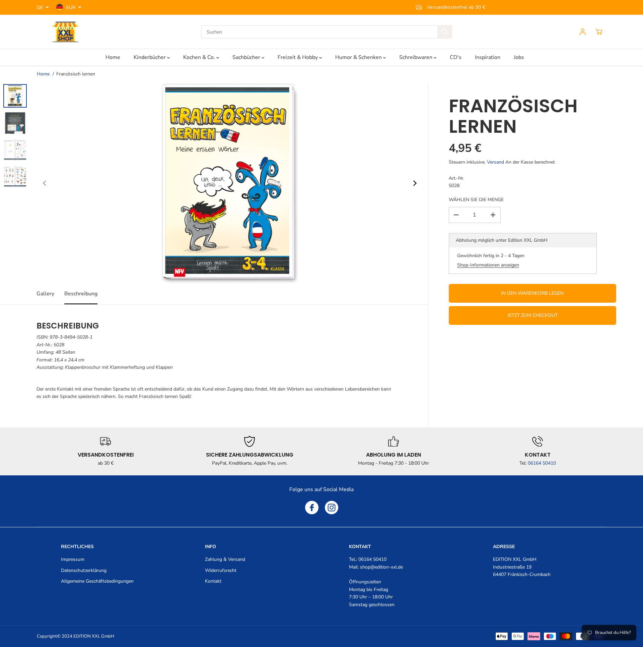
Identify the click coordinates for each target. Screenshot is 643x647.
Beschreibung (80, 293)
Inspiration (487, 57)
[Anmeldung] (582, 31)
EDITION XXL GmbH (93, 636)
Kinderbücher (150, 57)
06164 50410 (542, 463)
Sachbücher (247, 57)
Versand (495, 162)
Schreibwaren (416, 57)
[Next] (414, 183)
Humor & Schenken (359, 57)
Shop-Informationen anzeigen (488, 265)
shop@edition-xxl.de (381, 567)
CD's (455, 57)
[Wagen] (598, 31)
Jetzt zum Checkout (532, 315)
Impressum (72, 559)
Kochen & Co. (199, 57)
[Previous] (45, 183)
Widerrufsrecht (220, 570)
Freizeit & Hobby (298, 57)
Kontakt (213, 581)
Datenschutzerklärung (83, 570)
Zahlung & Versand (225, 559)
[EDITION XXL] (65, 32)
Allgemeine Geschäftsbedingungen (97, 581)
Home (112, 57)
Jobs (519, 57)
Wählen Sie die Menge (476, 199)
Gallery (45, 293)
